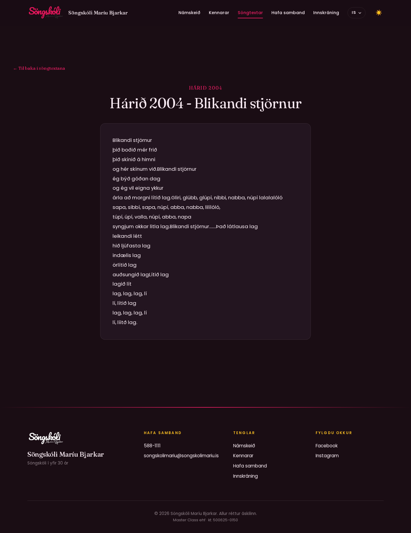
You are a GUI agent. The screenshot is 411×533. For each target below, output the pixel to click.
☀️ (378, 12)
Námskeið (189, 13)
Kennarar (219, 13)
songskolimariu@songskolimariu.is (181, 455)
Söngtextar (250, 13)
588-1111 (152, 446)
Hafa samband (288, 13)
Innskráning (326, 13)
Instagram (327, 455)
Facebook (327, 446)
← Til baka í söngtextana (39, 68)
